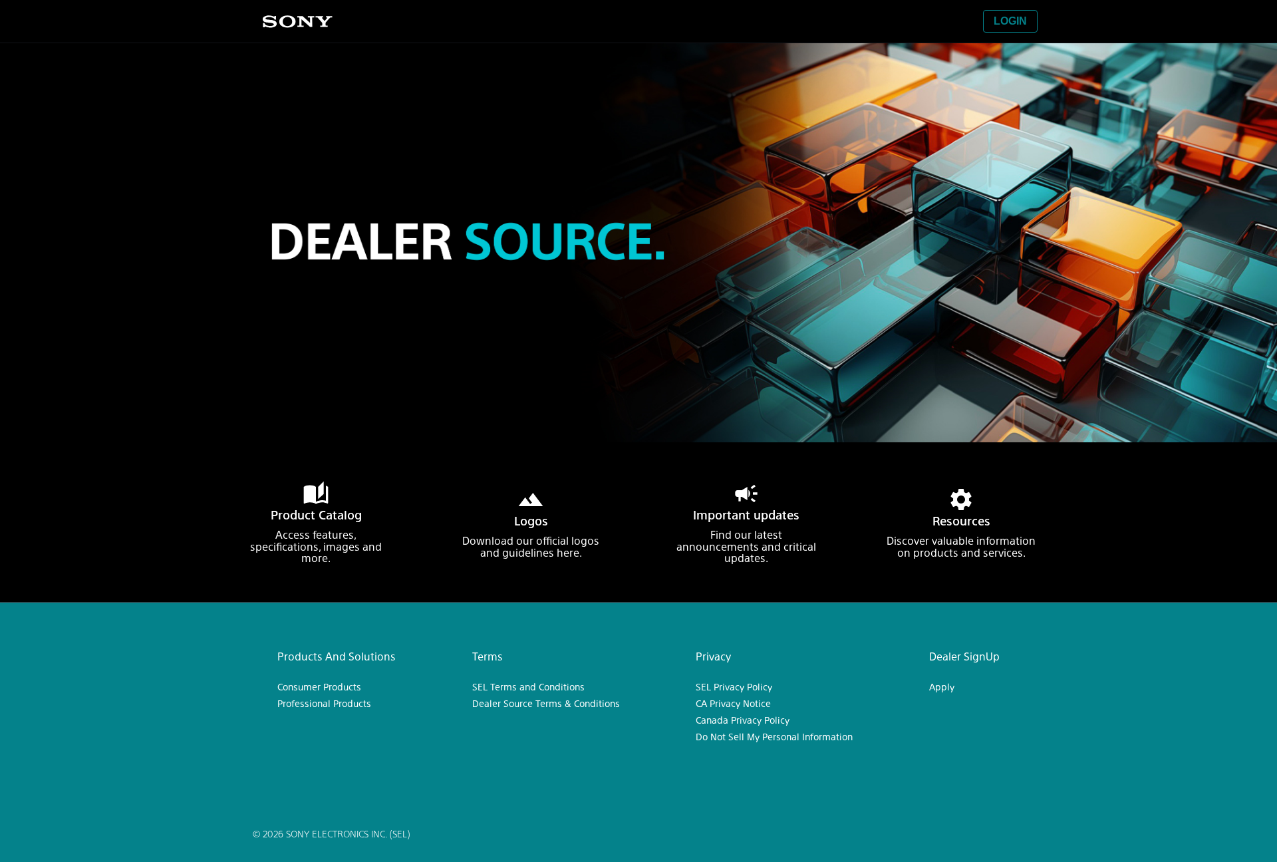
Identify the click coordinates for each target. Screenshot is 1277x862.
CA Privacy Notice (733, 703)
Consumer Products (319, 686)
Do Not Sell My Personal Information (774, 736)
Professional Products (324, 703)
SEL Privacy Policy (734, 686)
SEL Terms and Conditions (528, 686)
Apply (941, 686)
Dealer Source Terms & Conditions (546, 703)
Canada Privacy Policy (742, 720)
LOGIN (1010, 21)
